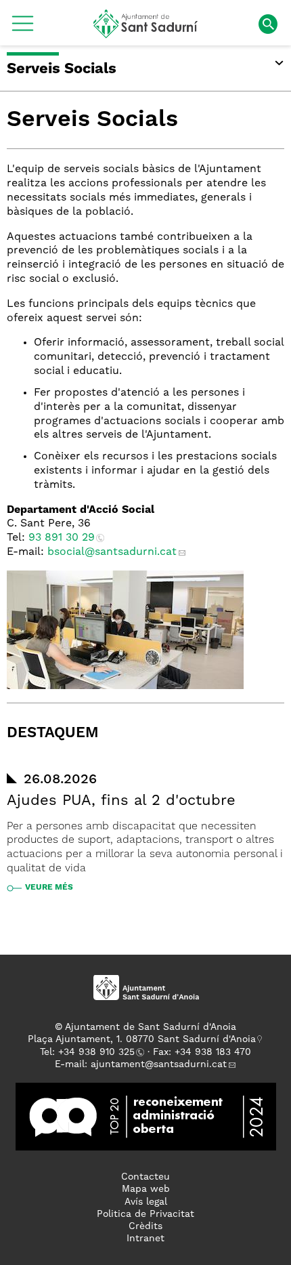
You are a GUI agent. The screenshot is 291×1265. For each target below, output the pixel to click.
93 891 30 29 (61, 538)
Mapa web (146, 1189)
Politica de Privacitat (145, 1214)
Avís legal (146, 1202)
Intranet (145, 1238)
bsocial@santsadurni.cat (112, 552)
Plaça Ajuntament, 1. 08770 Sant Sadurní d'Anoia (142, 1039)
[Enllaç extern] (146, 1116)
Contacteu (145, 1177)
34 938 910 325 (99, 1052)
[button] (23, 28)
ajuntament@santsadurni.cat (159, 1064)
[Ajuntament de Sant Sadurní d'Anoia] (145, 33)
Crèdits (145, 1226)
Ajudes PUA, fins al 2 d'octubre (121, 800)
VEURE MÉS (49, 888)
